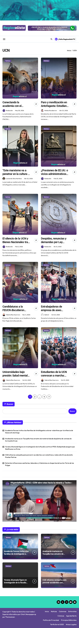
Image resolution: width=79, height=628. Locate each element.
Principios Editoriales (69, 620)
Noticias (7, 61)
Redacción (9, 110)
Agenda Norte (71, 616)
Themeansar (10, 617)
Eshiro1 (46, 315)
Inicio (47, 611)
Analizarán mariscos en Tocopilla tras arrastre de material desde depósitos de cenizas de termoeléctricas (38, 440)
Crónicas (61, 616)
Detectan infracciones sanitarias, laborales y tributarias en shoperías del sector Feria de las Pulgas (39, 464)
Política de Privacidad (51, 620)
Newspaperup (31, 614)
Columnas (62, 611)
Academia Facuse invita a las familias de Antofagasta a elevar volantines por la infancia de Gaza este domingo (39, 431)
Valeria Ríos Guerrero (13, 315)
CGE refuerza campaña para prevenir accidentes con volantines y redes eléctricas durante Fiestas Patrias (39, 456)
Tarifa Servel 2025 (57, 624)
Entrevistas (72, 611)
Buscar (10, 404)
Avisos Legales (71, 624)
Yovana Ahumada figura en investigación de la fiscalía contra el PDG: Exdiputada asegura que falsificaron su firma (40, 448)
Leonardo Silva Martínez (14, 178)
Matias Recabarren (50, 110)
